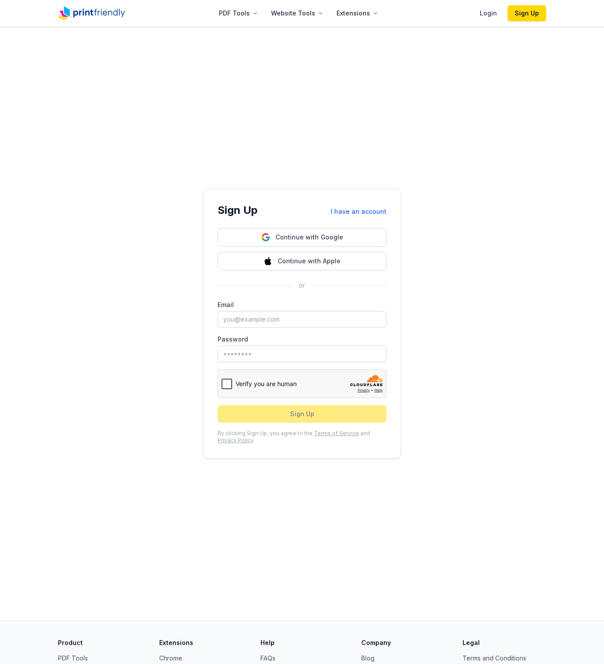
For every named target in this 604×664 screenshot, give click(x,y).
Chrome (170, 658)
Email (226, 304)
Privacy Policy (235, 440)
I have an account (358, 211)
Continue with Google (309, 237)
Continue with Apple (309, 261)
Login (488, 13)
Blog (368, 658)
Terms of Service (336, 433)
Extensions (353, 13)
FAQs (267, 658)
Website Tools (293, 13)
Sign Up (527, 13)
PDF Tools (234, 13)
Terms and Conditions (494, 658)
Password (233, 339)
